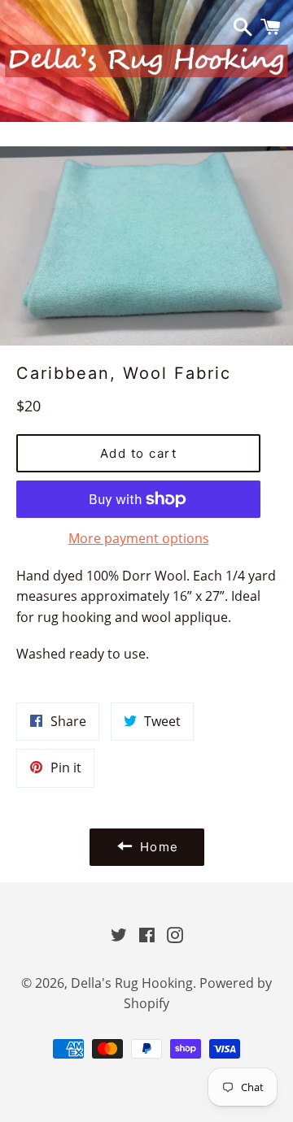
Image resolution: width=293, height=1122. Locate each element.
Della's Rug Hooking (132, 983)
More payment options (138, 538)
